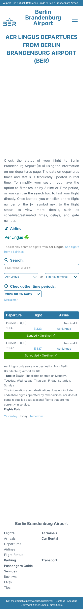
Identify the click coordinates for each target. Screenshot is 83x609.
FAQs (8, 582)
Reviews (10, 577)
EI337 (38, 348)
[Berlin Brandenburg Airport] (9, 22)
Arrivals (10, 538)
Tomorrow (36, 416)
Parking (10, 560)
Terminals (49, 533)
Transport (49, 560)
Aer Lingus (64, 328)
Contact (60, 600)
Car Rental (50, 538)
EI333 (38, 328)
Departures (12, 544)
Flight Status (13, 555)
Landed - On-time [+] (41, 335)
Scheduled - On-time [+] (41, 355)
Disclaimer (47, 600)
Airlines (9, 549)
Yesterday (10, 416)
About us (72, 600)
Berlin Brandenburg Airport (43, 17)
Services (10, 571)
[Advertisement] (41, 112)
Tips (7, 587)
